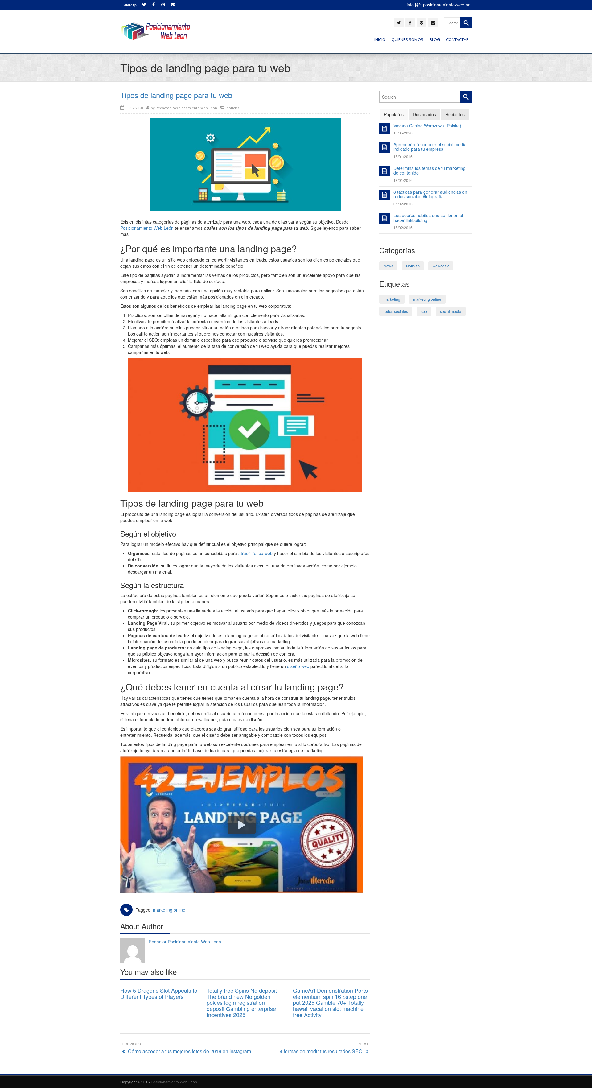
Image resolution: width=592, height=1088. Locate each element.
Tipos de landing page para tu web (176, 94)
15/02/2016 (403, 227)
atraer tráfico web (255, 553)
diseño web (298, 666)
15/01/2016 (403, 156)
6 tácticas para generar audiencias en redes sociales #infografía (430, 194)
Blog (435, 39)
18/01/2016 (403, 180)
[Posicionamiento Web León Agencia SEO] (155, 31)
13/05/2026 (403, 132)
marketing (392, 299)
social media (450, 311)
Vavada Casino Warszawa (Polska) (427, 125)
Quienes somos (407, 39)
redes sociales (396, 311)
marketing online (169, 910)
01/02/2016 (403, 203)
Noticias (232, 107)
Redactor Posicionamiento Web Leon (185, 941)
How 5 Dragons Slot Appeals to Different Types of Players (158, 993)
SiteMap (130, 4)
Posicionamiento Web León (147, 228)
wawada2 (441, 265)
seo (424, 311)
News (388, 265)
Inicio (379, 39)
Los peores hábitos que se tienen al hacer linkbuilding (428, 217)
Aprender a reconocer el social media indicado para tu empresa (430, 146)
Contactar (457, 39)
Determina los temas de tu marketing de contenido (429, 170)
